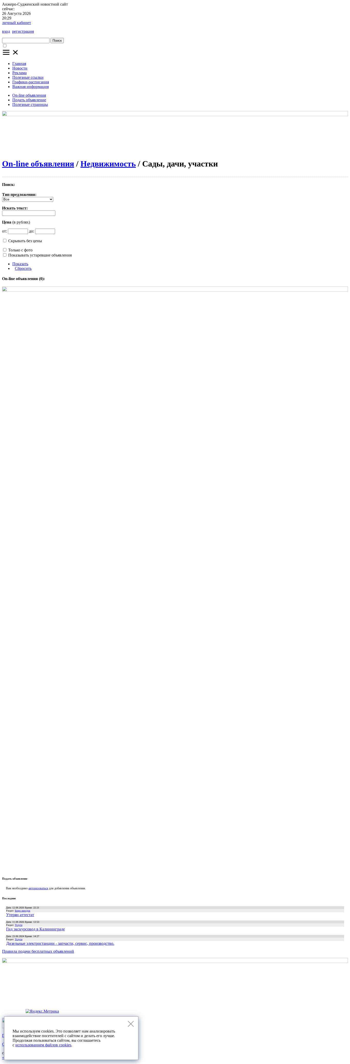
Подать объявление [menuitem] (29, 100)
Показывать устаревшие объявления (40, 255)
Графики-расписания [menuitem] (30, 82)
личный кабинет (16, 22)
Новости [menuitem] (19, 68)
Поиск (57, 40)
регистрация (23, 31)
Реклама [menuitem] (19, 73)
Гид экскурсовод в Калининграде (35, 929)
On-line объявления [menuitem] (29, 95)
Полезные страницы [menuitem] (30, 104)
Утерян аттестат (20, 915)
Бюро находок (22, 910)
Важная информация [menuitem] (30, 86)
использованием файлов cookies (43, 1045)
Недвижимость (108, 163)
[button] (10, 55)
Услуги (18, 925)
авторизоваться (38, 888)
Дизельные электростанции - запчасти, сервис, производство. (60, 943)
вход (6, 31)
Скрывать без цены (25, 241)
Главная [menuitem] (19, 63)
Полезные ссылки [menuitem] (28, 77)
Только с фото (20, 250)
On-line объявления (38, 163)
